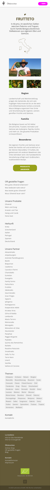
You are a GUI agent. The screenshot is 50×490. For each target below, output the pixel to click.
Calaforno (9, 267)
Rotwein (8, 401)
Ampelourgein (10, 255)
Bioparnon (9, 264)
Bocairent (31, 380)
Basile (7, 261)
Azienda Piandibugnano (14, 258)
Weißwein (19, 407)
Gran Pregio (9, 296)
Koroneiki (25, 389)
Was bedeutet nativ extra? (15, 188)
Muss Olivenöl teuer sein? (15, 193)
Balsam (25, 377)
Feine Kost (9, 216)
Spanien (8, 238)
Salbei (15, 401)
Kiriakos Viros (10, 310)
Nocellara (20, 395)
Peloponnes (21, 398)
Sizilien (8, 404)
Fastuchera (9, 284)
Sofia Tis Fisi (9, 354)
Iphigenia (8, 302)
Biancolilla (9, 380)
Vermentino (9, 407)
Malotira (16, 392)
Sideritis (32, 401)
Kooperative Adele (12, 307)
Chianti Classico (27, 383)
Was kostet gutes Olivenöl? (15, 190)
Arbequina (9, 377)
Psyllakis (8, 340)
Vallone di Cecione (12, 366)
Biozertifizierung (20, 380)
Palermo (36, 395)
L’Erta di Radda (10, 313)
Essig (17, 386)
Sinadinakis (9, 351)
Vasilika (8, 363)
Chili (35, 383)
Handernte (9, 389)
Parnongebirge (11, 398)
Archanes (18, 377)
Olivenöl (8, 204)
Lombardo (9, 316)
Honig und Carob (11, 213)
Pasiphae (8, 334)
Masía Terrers (10, 319)
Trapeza (41, 404)
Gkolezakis (9, 290)
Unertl (7, 360)
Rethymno (31, 398)
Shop (44, 4)
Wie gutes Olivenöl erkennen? (16, 185)
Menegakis (9, 325)
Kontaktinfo (9, 418)
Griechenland (10, 230)
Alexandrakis (10, 252)
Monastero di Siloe (12, 328)
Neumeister (9, 331)
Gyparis (8, 299)
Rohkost (39, 398)
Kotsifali (32, 389)
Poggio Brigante (11, 337)
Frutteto (8, 287)
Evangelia (8, 278)
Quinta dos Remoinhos (14, 343)
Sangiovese (23, 401)
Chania (17, 383)
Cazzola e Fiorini (11, 270)
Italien (7, 232)
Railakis (8, 345)
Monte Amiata (10, 395)
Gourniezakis (10, 293)
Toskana (33, 404)
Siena (39, 401)
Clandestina (10, 386)
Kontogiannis (10, 305)
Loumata (9, 392)
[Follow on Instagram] (25, 482)
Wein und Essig (11, 207)
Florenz (24, 386)
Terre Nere (9, 357)
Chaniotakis (9, 272)
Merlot (24, 392)
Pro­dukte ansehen (25, 167)
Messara (31, 392)
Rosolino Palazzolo (12, 348)
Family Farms (10, 281)
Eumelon (8, 275)
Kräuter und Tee (11, 210)
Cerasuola (9, 383)
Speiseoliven (24, 404)
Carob (38, 380)
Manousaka (9, 322)
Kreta (7, 227)
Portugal (8, 235)
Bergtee (33, 377)
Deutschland (10, 241)
